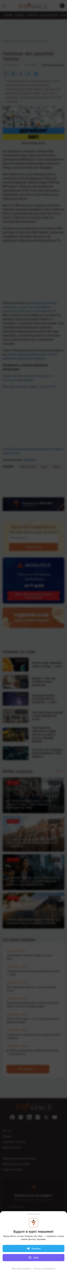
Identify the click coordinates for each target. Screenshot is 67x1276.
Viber (36, 1257)
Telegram (36, 1248)
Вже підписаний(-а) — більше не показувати (33, 1268)
